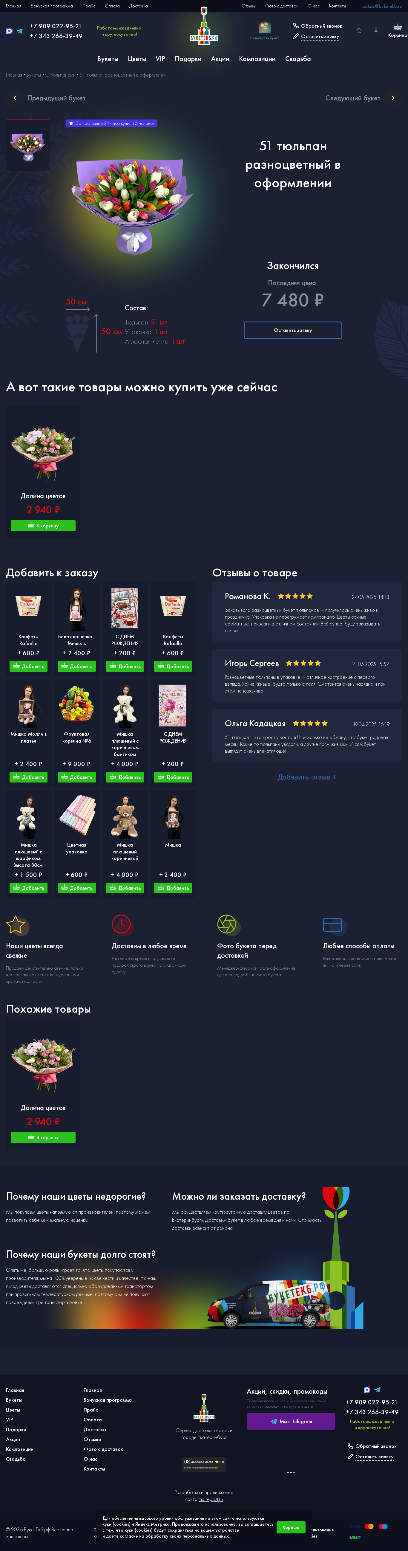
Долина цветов (43, 495)
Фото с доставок (281, 6)
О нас (314, 6)
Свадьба (298, 58)
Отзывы (249, 6)
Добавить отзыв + (307, 777)
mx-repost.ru (211, 1499)
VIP (160, 58)
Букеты (107, 58)
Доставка (138, 6)
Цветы (137, 58)
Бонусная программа (52, 6)
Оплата (112, 6)
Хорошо (291, 1527)
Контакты (337, 6)
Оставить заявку (293, 330)
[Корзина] (398, 27)
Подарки (188, 58)
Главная (13, 6)
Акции (220, 58)
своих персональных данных (199, 1536)
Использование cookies (318, 1533)
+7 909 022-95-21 (56, 26)
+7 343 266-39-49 (56, 36)
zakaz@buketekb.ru (382, 6)
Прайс (88, 6)
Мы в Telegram (296, 1421)
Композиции (257, 58)
